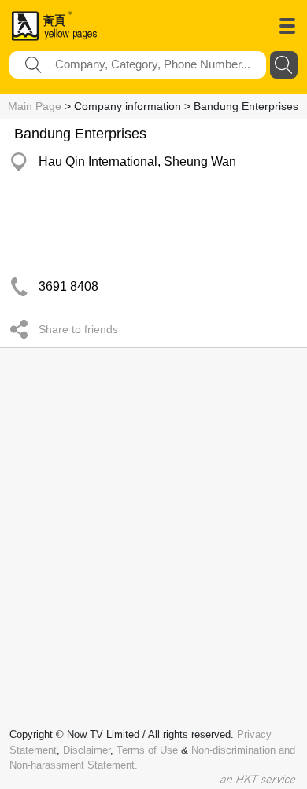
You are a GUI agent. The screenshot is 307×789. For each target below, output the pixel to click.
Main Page (34, 106)
